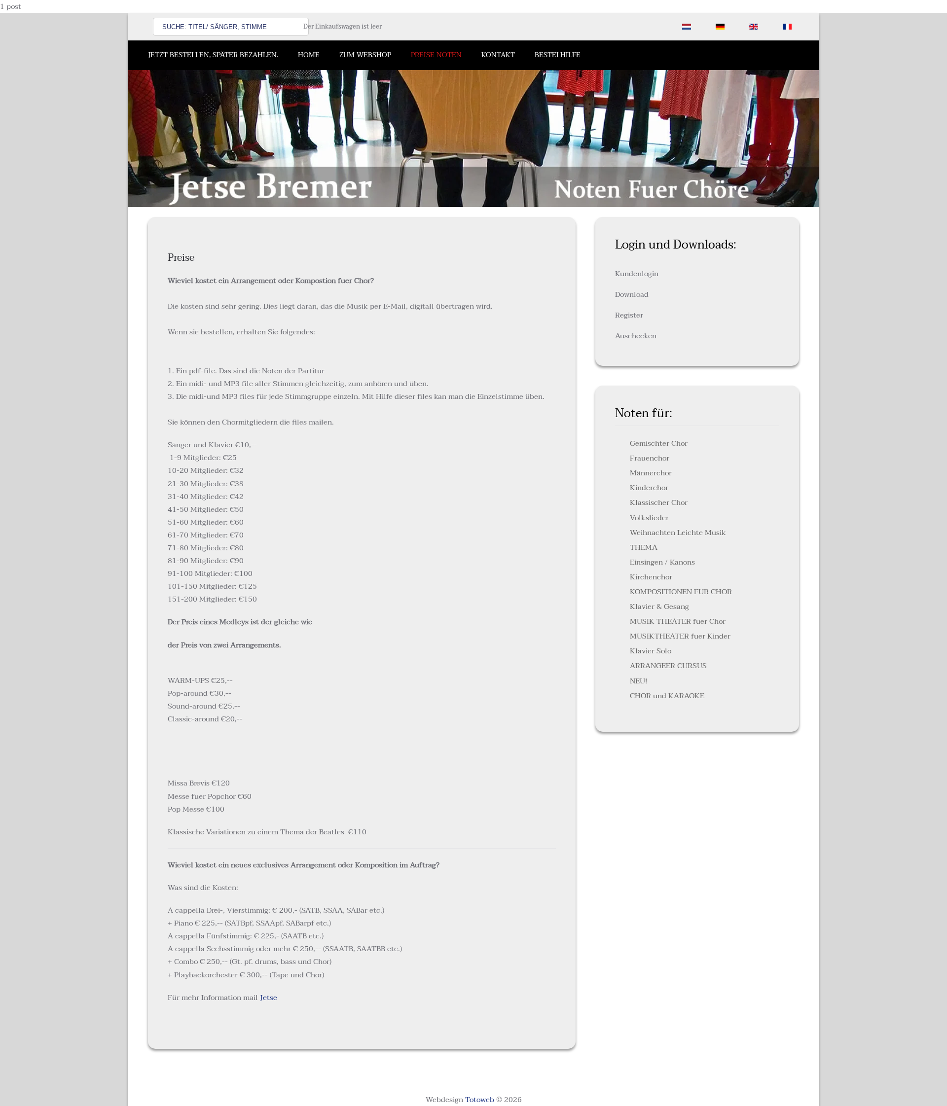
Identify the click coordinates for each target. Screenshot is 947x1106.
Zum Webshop (365, 55)
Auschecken (635, 335)
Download (632, 294)
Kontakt (498, 55)
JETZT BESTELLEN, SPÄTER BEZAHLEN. (213, 55)
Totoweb (479, 1099)
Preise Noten (436, 55)
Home (309, 55)
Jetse (268, 997)
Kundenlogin (636, 273)
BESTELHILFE (558, 55)
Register (629, 315)
